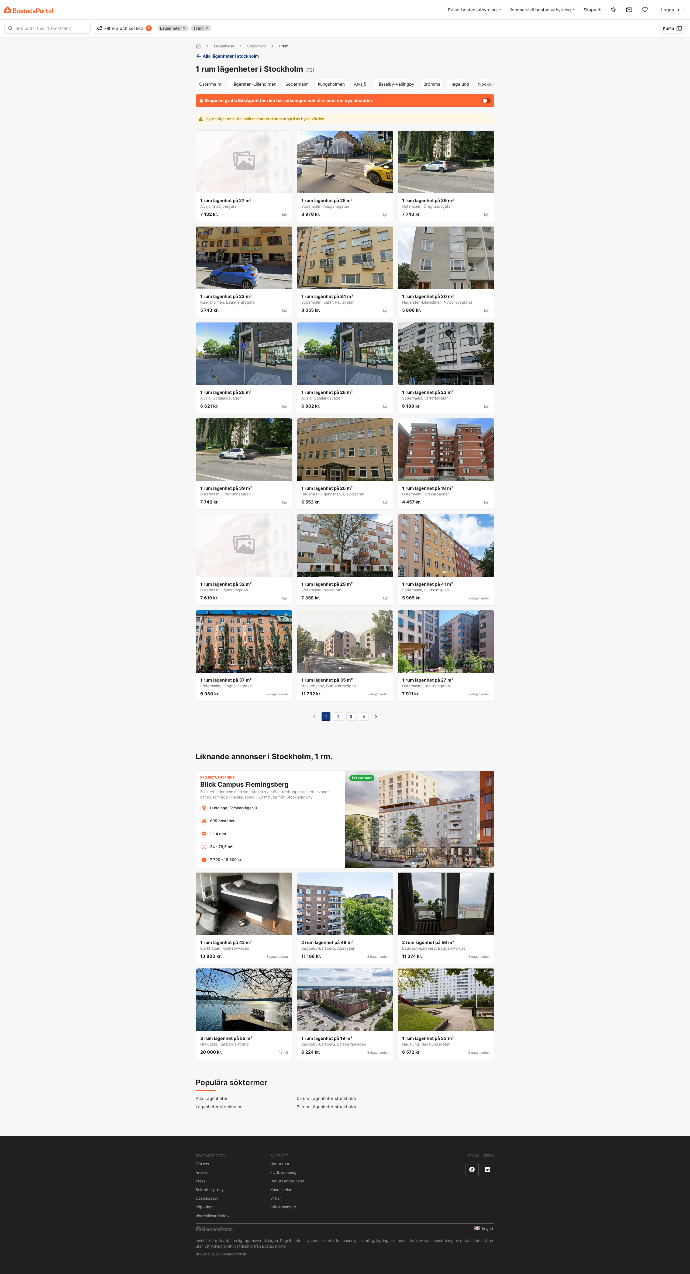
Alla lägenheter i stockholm (231, 56)
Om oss (202, 1163)
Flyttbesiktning (283, 1172)
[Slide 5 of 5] (452, 667)
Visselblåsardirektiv (213, 1215)
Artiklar (202, 1172)
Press (200, 1181)
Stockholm (256, 46)
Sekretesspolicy (210, 1189)
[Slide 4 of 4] (349, 667)
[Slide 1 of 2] (444, 572)
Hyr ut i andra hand (287, 1181)
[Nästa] (376, 716)
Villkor (275, 1198)
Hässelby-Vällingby (394, 84)
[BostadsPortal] (28, 9)
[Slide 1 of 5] (439, 667)
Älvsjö (360, 84)
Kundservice (281, 1189)
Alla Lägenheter (211, 1098)
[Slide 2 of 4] (343, 667)
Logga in (670, 9)
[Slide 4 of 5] (449, 667)
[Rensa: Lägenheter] (184, 28)
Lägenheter (224, 46)
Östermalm (210, 84)
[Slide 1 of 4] (340, 667)
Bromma (431, 84)
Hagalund (459, 84)
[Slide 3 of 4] (346, 667)
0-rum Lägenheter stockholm (326, 1098)
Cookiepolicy (207, 1198)
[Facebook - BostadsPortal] (472, 1169)
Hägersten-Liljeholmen (253, 84)
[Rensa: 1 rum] (207, 28)
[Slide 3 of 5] (446, 667)
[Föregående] (314, 716)
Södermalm (297, 84)
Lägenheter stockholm (218, 1106)
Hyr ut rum (279, 1163)
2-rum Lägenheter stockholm (326, 1106)
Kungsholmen (331, 84)
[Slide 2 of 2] (447, 572)
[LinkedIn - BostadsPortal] (487, 1169)
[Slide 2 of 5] (442, 667)
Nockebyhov (491, 84)
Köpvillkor (204, 1206)
